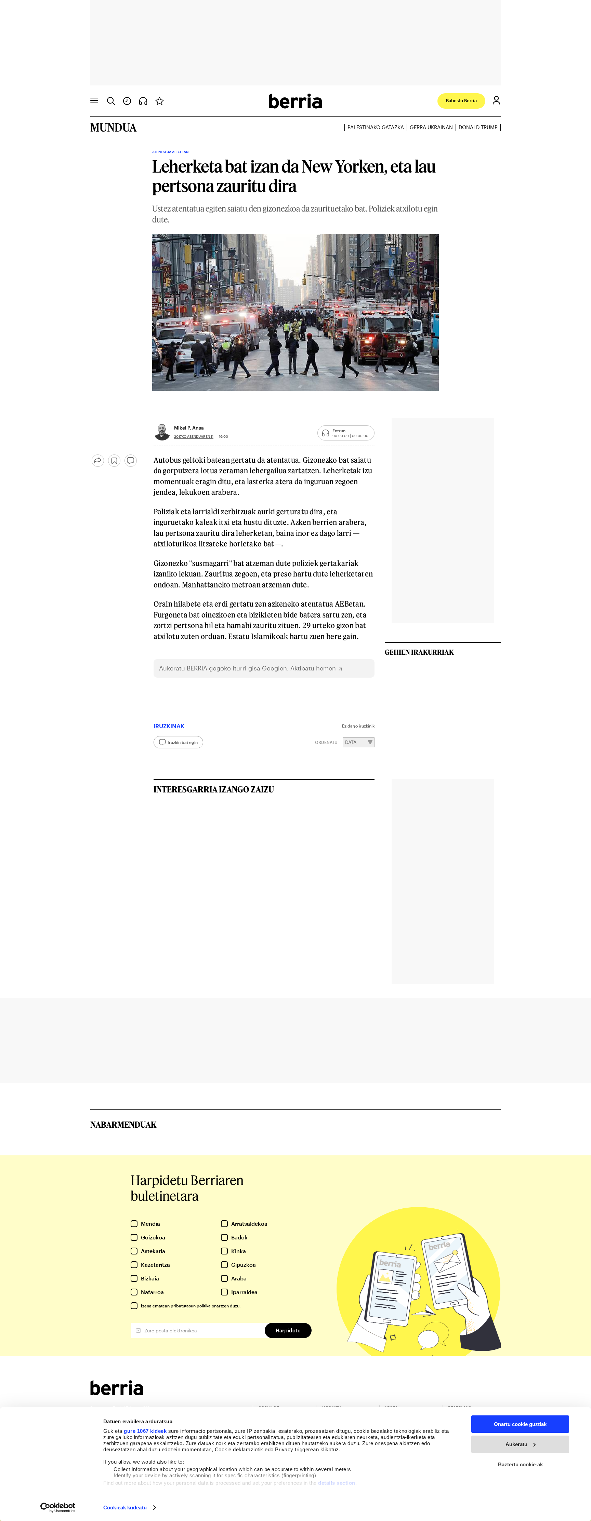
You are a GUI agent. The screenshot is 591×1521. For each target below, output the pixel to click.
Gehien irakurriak (419, 652)
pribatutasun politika (191, 1305)
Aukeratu (516, 1444)
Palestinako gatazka (375, 127)
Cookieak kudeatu (125, 1507)
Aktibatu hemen (313, 668)
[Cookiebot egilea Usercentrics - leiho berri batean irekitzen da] (58, 1508)
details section (336, 1483)
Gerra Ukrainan (431, 127)
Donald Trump (478, 127)
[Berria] (116, 1393)
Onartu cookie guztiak (520, 1424)
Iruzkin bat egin (183, 742)
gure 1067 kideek (145, 1431)
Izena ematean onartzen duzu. (190, 1305)
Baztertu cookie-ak (520, 1464)
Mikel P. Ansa (189, 428)
